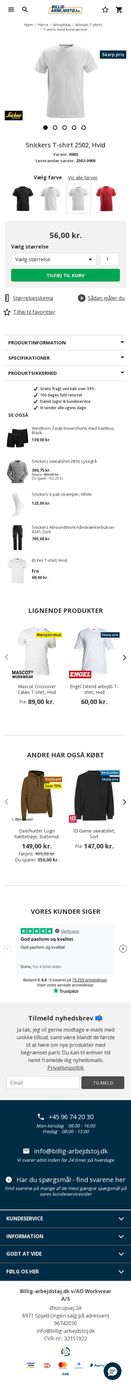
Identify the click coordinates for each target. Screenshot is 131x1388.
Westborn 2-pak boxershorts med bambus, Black (73, 430)
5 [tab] (83, 127)
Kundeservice (24, 1218)
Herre (43, 24)
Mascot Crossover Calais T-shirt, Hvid (37, 689)
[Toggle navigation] (11, 9)
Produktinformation (37, 342)
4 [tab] (74, 127)
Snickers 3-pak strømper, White (62, 494)
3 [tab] (64, 127)
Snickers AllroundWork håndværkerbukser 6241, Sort (73, 529)
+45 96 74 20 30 (71, 1117)
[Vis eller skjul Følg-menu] (121, 1271)
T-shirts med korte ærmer (65, 29)
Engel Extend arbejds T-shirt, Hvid (94, 689)
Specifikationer (29, 358)
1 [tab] (45, 127)
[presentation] (121, 657)
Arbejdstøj (62, 24)
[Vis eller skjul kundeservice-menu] (121, 1218)
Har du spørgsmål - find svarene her (71, 1180)
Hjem (28, 24)
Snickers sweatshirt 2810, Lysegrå (64, 461)
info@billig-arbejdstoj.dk (71, 1151)
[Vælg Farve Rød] (107, 200)
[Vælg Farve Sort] (24, 200)
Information (25, 1236)
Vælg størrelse (30, 246)
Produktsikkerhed (32, 373)
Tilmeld (103, 1082)
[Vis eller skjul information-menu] (121, 1236)
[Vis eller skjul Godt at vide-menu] (121, 1254)
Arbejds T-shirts (88, 24)
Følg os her (22, 1271)
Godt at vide (24, 1253)
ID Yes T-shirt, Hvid (49, 560)
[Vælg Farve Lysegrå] (51, 200)
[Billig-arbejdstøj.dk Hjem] (65, 8)
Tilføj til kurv (65, 275)
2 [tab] (55, 127)
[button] (112, 1371)
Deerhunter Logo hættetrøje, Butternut (37, 834)
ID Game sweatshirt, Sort (94, 834)
